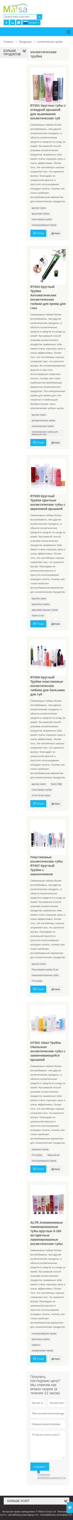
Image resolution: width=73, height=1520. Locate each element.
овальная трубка (40, 1149)
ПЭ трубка (37, 981)
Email (38, 233)
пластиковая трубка (42, 219)
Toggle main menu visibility (68, 31)
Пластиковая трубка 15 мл (45, 969)
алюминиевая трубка (42, 1350)
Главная (8, 41)
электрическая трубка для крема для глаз (45, 433)
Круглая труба (39, 598)
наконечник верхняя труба (45, 975)
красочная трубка (40, 213)
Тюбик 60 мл (53, 1155)
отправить (40, 1466)
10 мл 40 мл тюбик (41, 795)
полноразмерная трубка (44, 225)
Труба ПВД (56, 784)
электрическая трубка (43, 426)
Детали (55, 233)
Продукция (25, 41)
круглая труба (39, 208)
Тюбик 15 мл (38, 615)
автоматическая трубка (43, 420)
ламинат (36, 1345)
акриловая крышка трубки (45, 610)
